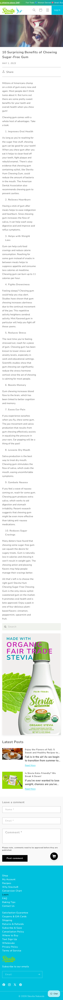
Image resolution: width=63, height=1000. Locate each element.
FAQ (4, 898)
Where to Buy (10, 935)
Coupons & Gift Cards (14, 916)
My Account (9, 879)
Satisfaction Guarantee (15, 912)
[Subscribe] (39, 974)
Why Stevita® (10, 887)
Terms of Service (11, 950)
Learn (5, 894)
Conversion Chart (12, 890)
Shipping (7, 920)
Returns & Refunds (13, 924)
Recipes (6, 883)
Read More (30, 765)
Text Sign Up (9, 939)
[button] (47, 10)
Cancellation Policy (13, 931)
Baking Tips (9, 902)
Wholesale (8, 943)
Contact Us (8, 906)
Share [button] (10, 72)
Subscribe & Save (12, 927)
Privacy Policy (10, 946)
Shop (5, 875)
